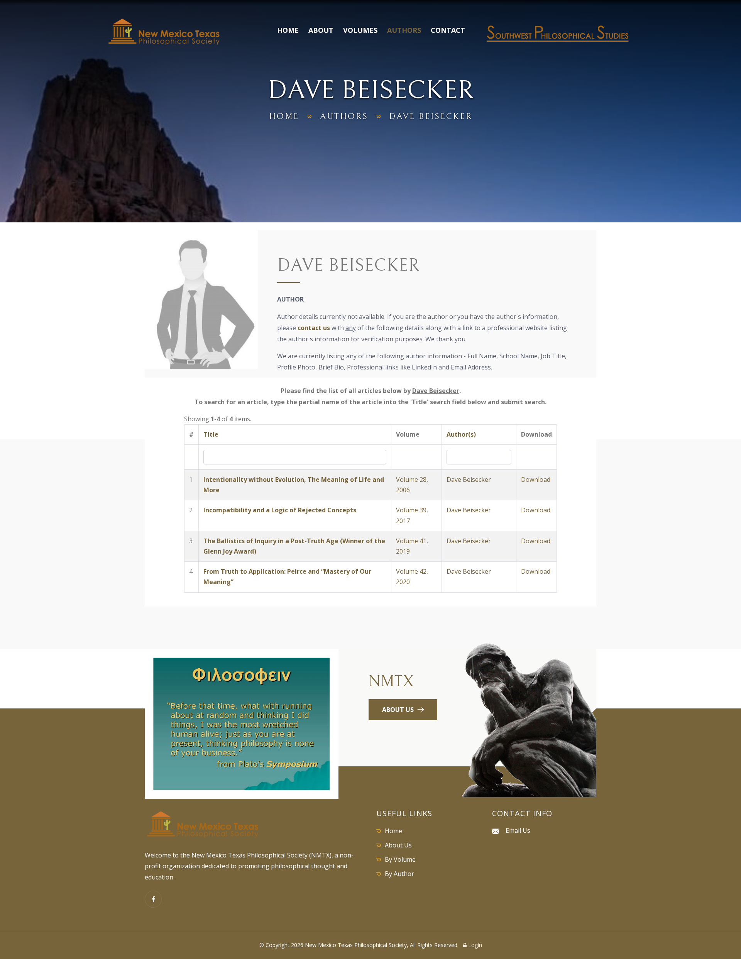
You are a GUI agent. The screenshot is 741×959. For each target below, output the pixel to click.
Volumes (360, 30)
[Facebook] (153, 899)
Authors (404, 30)
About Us (398, 845)
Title (210, 434)
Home (288, 30)
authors (344, 116)
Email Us (518, 830)
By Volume (400, 859)
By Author (399, 873)
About (320, 30)
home (284, 116)
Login (474, 945)
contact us (314, 328)
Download (535, 479)
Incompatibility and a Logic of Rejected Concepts (279, 510)
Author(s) (461, 434)
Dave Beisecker (469, 479)
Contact (448, 30)
